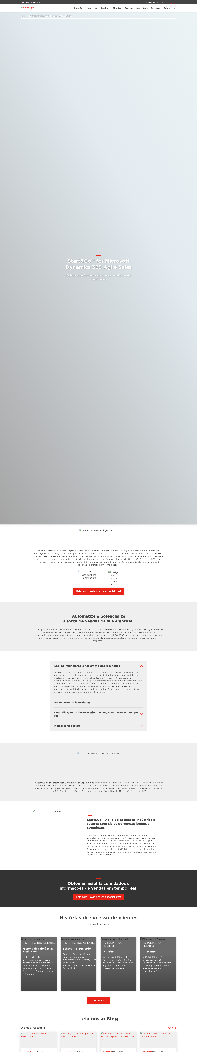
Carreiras (156, 8)
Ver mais (98, 1000)
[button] (174, 8)
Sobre (167, 8)
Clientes (117, 8)
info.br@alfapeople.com (152, 2)
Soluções (79, 8)
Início (23, 16)
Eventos (129, 8)
